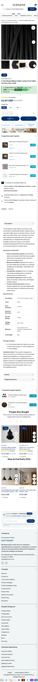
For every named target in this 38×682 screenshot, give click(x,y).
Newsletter (4, 601)
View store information (10, 190)
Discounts (4, 641)
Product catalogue (7, 582)
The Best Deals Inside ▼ (31, 125)
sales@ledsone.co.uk (7, 559)
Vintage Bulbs (5, 614)
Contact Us (4, 576)
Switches (4, 635)
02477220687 (7, 540)
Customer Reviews (7, 654)
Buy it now (28, 118)
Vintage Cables (5, 611)
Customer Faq (5, 657)
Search (32, 9)
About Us (4, 573)
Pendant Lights (5, 620)
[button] (33, 42)
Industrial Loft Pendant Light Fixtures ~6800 (27, 490)
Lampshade (4, 623)
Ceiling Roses (5, 632)
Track (31, 521)
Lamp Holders (5, 629)
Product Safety (5, 588)
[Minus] (3, 113)
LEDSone (3, 445)
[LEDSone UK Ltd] (19, 5)
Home (2, 20)
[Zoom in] (33, 28)
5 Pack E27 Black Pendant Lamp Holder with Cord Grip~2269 (18, 395)
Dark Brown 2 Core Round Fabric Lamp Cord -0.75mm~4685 (18, 402)
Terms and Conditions (8, 579)
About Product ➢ (7, 125)
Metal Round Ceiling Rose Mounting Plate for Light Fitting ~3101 (19, 141)
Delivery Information (7, 594)
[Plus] (11, 113)
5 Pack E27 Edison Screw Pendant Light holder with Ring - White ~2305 (19, 174)
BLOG (3, 638)
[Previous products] (32, 390)
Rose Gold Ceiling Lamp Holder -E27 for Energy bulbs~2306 (19, 165)
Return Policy (5, 597)
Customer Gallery (6, 651)
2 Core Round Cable (11, 20)
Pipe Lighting (5, 626)
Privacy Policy (5, 591)
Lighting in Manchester (7, 666)
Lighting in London (6, 663)
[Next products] (35, 136)
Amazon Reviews (19, 125)
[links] (3, 563)
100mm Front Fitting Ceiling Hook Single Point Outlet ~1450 (18, 153)
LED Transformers (6, 617)
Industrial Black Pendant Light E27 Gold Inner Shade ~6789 (9, 490)
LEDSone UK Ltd (6, 78)
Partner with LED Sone (7, 660)
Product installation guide (9, 585)
